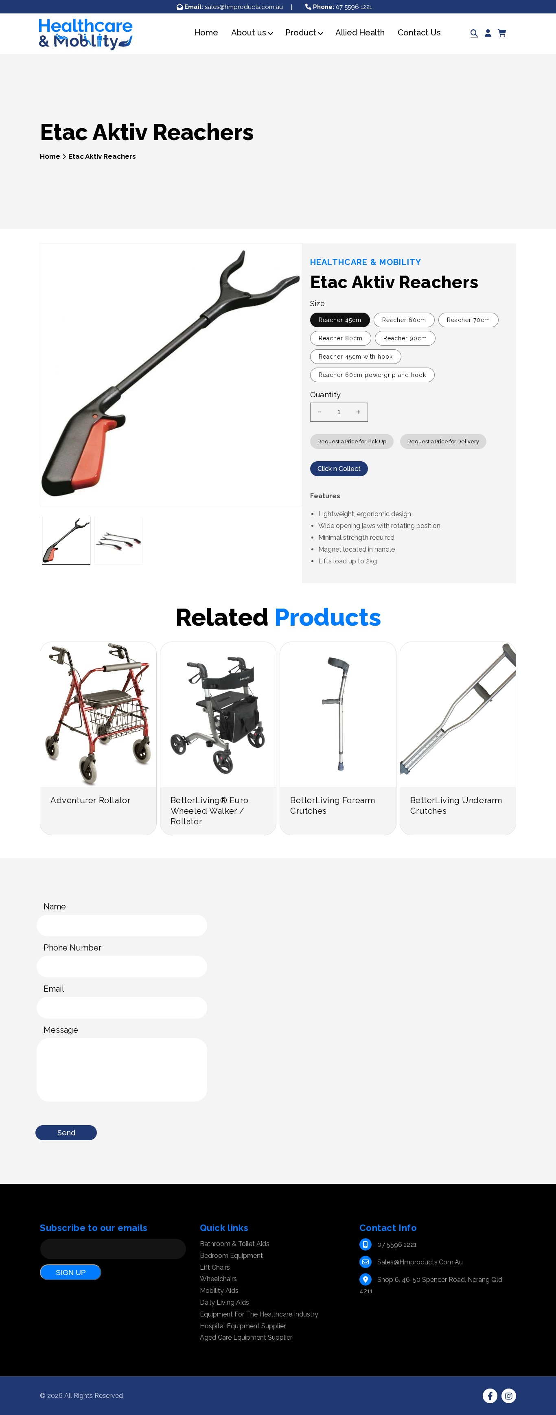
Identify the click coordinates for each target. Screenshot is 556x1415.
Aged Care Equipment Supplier (246, 1337)
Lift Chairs (215, 1267)
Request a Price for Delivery (443, 441)
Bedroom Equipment (231, 1255)
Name (55, 906)
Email (54, 989)
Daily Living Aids (224, 1302)
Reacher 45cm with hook (356, 356)
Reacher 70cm (468, 320)
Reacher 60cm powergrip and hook (372, 375)
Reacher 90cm (405, 338)
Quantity (325, 394)
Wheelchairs (218, 1279)
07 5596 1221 (342, 7)
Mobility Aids (219, 1291)
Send (66, 1132)
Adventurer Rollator (90, 800)
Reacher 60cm (404, 320)
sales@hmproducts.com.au (233, 7)
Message (61, 1030)
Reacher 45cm (340, 320)
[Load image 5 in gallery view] (118, 540)
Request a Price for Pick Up (351, 441)
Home (50, 156)
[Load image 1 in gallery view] (66, 540)
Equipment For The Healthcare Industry (259, 1314)
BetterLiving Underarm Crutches (456, 805)
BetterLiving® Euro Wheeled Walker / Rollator (210, 810)
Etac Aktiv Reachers (102, 156)
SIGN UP (71, 1272)
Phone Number (72, 948)
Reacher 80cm (341, 338)
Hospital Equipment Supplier (243, 1326)
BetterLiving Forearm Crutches (332, 805)
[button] (248, 33)
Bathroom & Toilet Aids (234, 1244)
